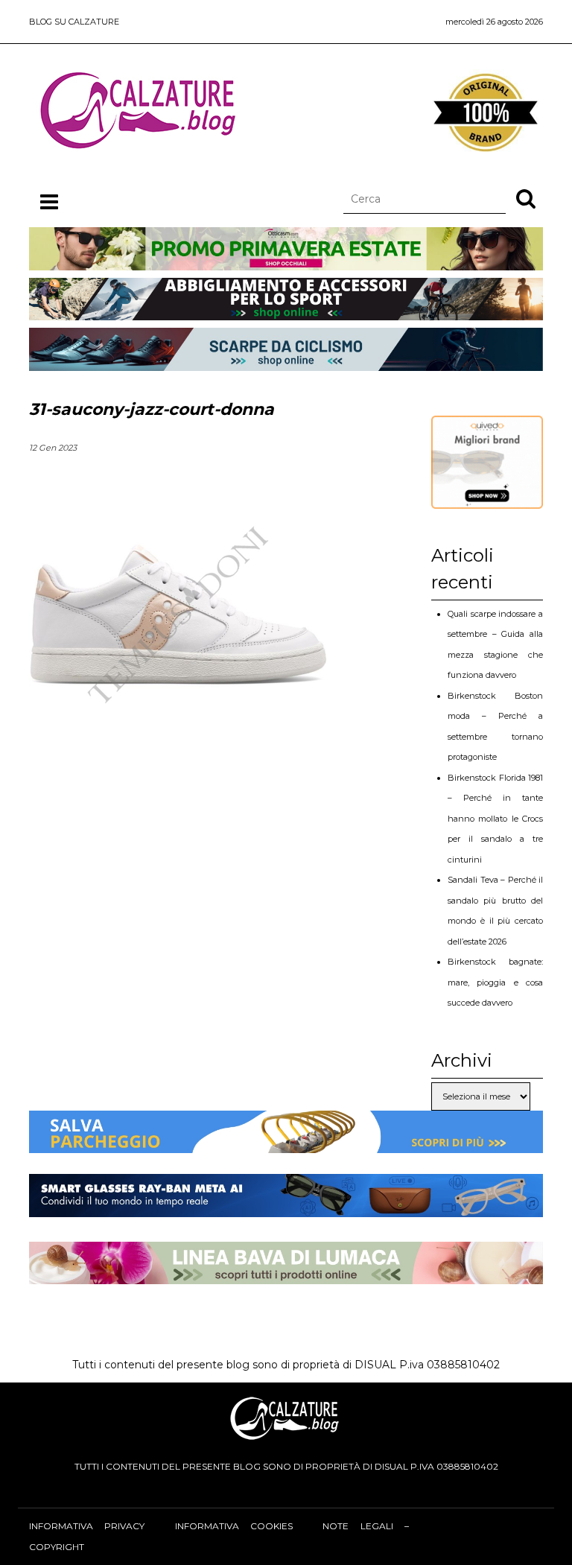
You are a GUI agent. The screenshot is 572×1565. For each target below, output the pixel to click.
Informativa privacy (86, 1525)
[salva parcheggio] (286, 1142)
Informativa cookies (234, 1525)
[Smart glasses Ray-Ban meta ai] (286, 1206)
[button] (526, 198)
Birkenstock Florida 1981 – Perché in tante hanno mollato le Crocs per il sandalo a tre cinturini (495, 818)
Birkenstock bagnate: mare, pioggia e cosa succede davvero (495, 982)
